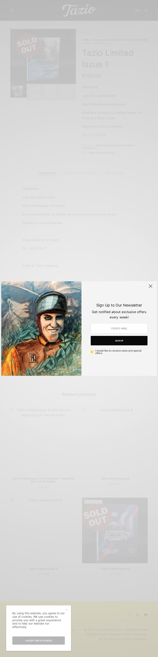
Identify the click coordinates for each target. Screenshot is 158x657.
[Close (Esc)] (150, 287)
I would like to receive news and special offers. (118, 351)
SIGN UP (119, 340)
